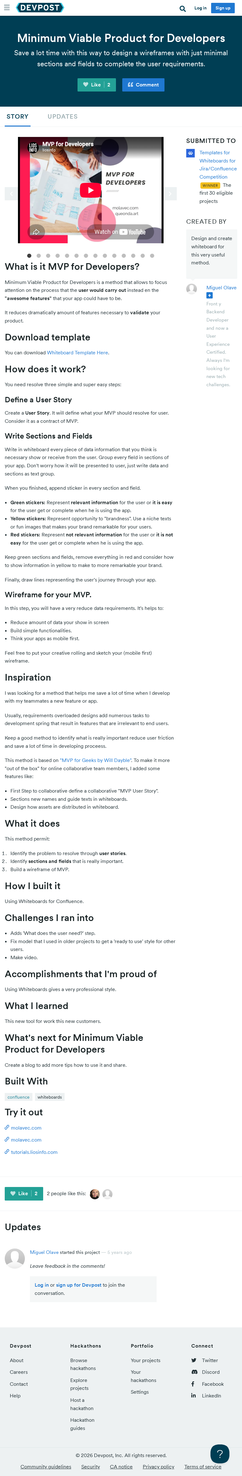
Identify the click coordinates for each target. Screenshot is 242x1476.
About (16, 1360)
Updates (63, 116)
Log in (200, 8)
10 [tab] (114, 255)
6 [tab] (76, 255)
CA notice (121, 1466)
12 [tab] (133, 255)
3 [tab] (48, 255)
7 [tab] (86, 255)
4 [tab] (58, 255)
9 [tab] (105, 255)
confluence (19, 1097)
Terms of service (203, 1466)
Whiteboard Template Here (77, 352)
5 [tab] (67, 255)
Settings (140, 1392)
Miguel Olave (221, 287)
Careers (19, 1372)
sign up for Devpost (78, 1285)
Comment (147, 84)
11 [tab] (124, 255)
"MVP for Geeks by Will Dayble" (95, 760)
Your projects (145, 1360)
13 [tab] (143, 255)
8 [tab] (95, 255)
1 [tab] (29, 255)
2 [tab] (39, 255)
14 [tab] (152, 255)
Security (90, 1466)
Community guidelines (45, 1466)
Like (100, 84)
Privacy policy (158, 1466)
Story (18, 116)
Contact (19, 1384)
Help (15, 1395)
